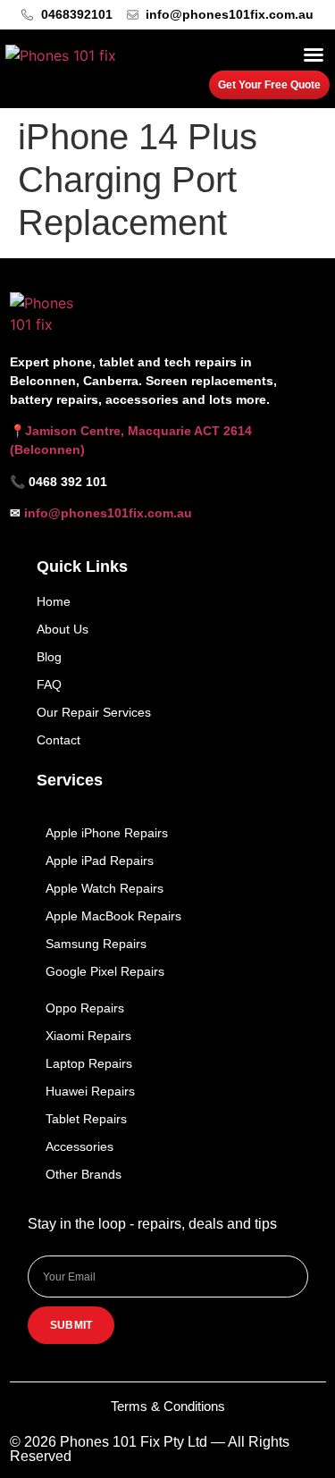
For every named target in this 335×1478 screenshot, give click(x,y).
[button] (313, 54)
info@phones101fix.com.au (108, 513)
